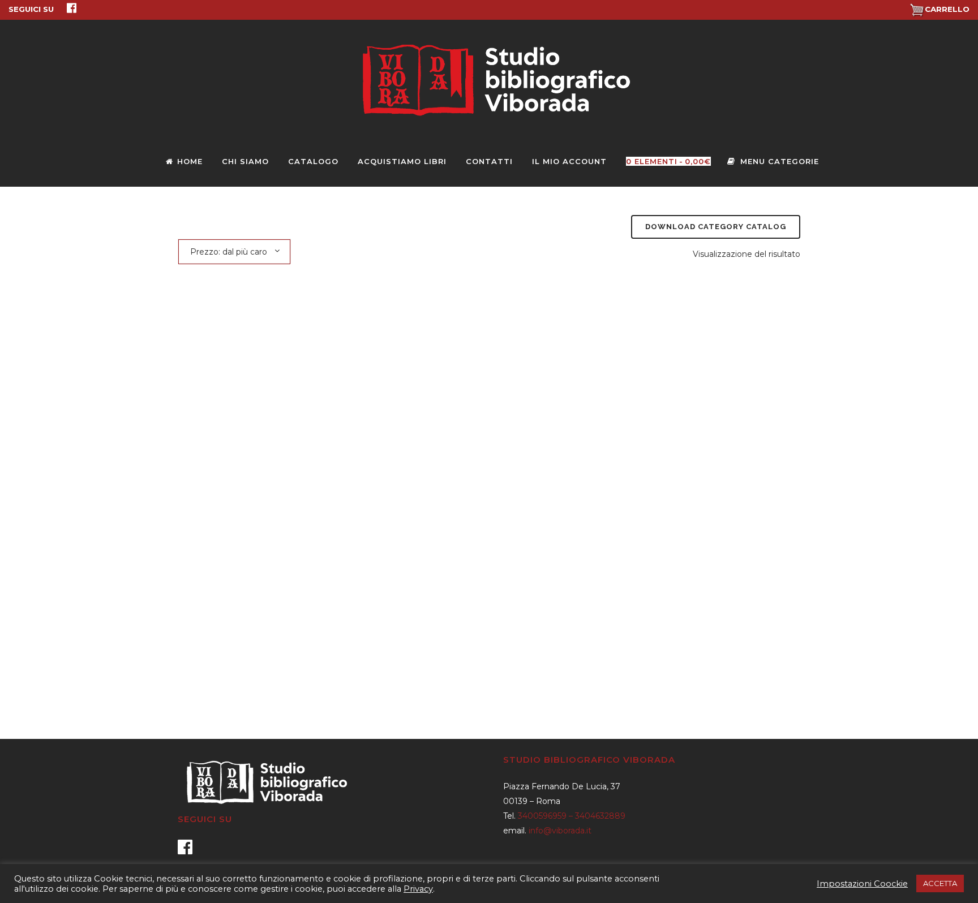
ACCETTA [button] (940, 883)
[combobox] (234, 251)
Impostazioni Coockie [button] (862, 884)
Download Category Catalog (715, 226)
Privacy (418, 889)
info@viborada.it (560, 830)
